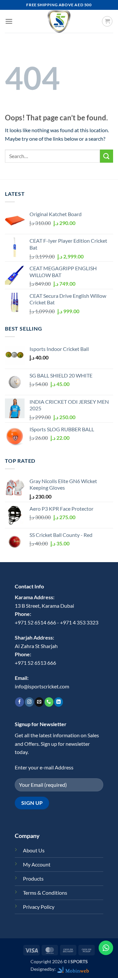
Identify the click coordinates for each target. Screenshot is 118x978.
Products (33, 878)
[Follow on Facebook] (19, 701)
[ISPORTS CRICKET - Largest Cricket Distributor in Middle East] (59, 21)
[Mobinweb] (73, 969)
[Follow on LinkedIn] (58, 701)
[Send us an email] (39, 701)
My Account (36, 864)
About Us (34, 850)
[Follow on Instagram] (29, 701)
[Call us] (49, 701)
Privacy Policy (38, 907)
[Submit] (106, 156)
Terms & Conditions (45, 892)
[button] (9, 21)
